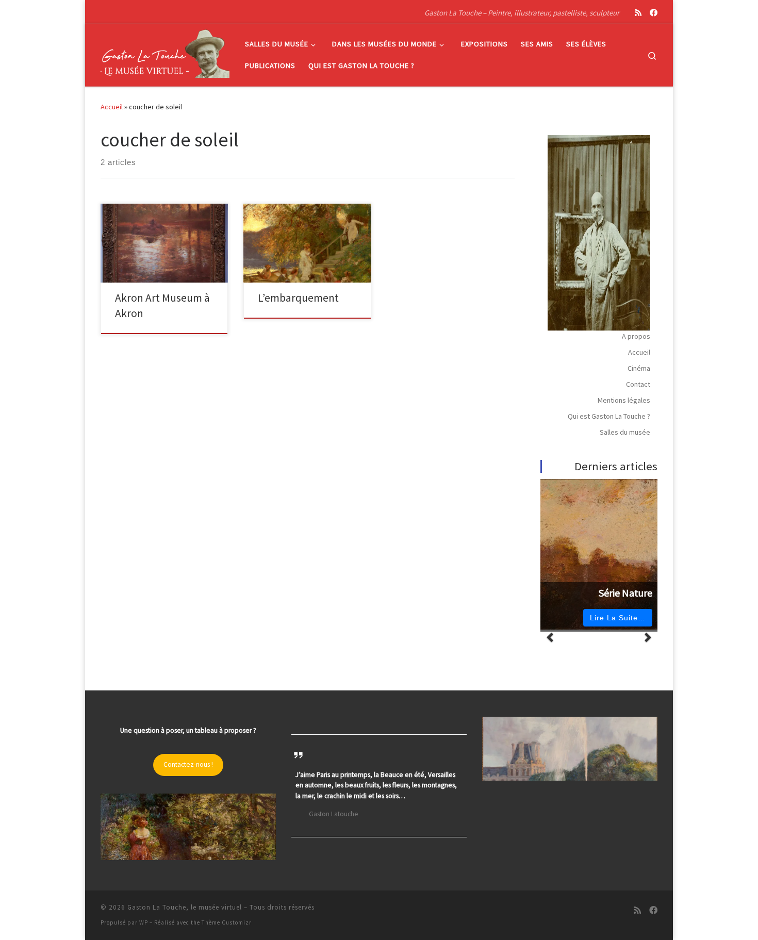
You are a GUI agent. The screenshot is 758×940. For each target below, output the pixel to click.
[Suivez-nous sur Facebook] (653, 13)
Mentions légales (624, 400)
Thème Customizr (227, 922)
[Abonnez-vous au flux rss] (638, 13)
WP (143, 922)
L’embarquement (298, 298)
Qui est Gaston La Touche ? (609, 416)
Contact (638, 384)
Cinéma (639, 368)
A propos (636, 336)
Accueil (112, 106)
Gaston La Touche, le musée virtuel (184, 907)
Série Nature (625, 593)
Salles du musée (625, 432)
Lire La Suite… (618, 618)
